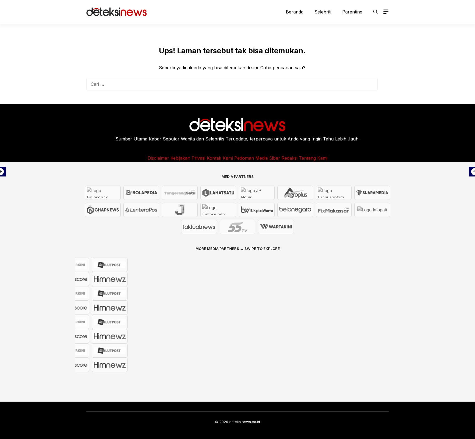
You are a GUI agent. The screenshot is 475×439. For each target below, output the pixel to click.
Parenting (352, 12)
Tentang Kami (313, 158)
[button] (375, 12)
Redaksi (289, 158)
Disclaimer (158, 158)
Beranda (294, 12)
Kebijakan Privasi (187, 158)
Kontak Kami (220, 158)
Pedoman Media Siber (257, 158)
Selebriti (322, 12)
